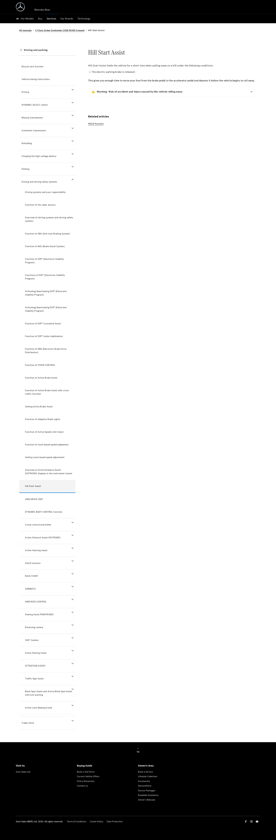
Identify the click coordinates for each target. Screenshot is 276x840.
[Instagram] (251, 821)
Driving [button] (25, 92)
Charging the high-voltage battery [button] (39, 156)
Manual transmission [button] (32, 117)
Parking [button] (25, 168)
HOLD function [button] (33, 563)
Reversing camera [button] (34, 627)
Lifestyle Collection (147, 776)
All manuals (25, 30)
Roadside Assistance (148, 795)
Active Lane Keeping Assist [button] (38, 707)
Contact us (82, 785)
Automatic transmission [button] (34, 130)
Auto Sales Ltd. (23, 771)
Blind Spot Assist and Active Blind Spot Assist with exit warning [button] (48, 693)
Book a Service (145, 771)
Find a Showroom (85, 781)
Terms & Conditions (76, 821)
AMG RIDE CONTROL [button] (36, 601)
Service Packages (146, 790)
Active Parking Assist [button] (35, 652)
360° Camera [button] (31, 640)
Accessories (144, 781)
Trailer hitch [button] (28, 722)
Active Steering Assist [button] (36, 550)
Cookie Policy (96, 821)
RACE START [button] (31, 575)
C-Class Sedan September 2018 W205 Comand (60, 30)
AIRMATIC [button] (30, 588)
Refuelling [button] (27, 143)
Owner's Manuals (146, 799)
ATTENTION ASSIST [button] (35, 665)
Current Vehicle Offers (88, 776)
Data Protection (115, 821)
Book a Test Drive (85, 771)
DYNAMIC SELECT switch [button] (35, 104)
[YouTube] (257, 821)
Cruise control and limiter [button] (38, 524)
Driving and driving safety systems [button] (39, 181)
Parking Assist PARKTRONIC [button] (39, 614)
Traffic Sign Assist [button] (34, 678)
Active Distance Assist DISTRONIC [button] (43, 537)
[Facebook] (246, 821)
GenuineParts (144, 785)
